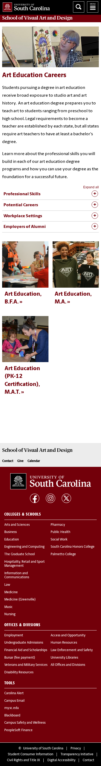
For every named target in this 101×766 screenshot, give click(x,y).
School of (37, 18)
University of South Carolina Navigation (92, 7)
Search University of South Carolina (78, 7)
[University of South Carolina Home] (25, 6)
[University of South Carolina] (50, 481)
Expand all (91, 187)
